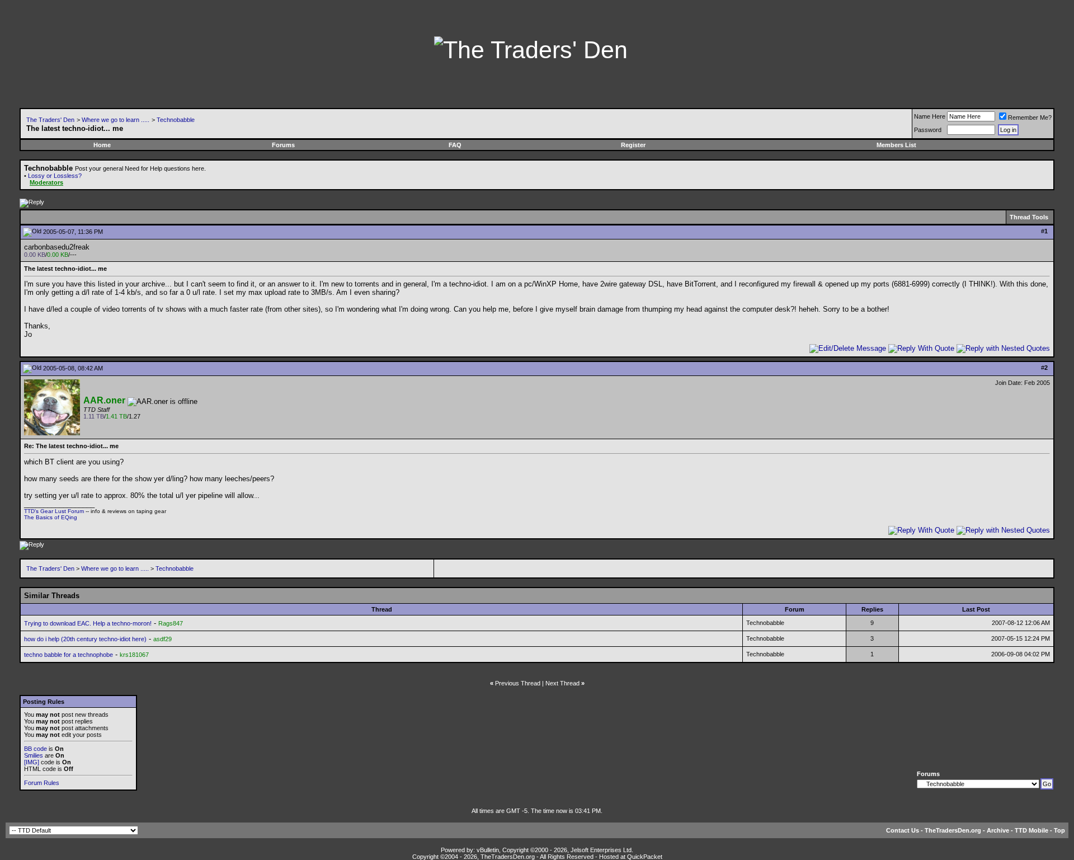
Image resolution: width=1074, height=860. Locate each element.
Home (102, 145)
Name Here (929, 116)
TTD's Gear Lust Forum (54, 511)
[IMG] (31, 762)
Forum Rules (41, 782)
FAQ (455, 145)
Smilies (33, 755)
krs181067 (134, 654)
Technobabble (176, 119)
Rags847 (170, 623)
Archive (998, 830)
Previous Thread (517, 683)
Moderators (46, 182)
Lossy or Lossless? (55, 175)
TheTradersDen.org (953, 830)
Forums (283, 145)
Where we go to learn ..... (115, 119)
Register (633, 145)
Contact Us (902, 830)
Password (927, 129)
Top (1059, 830)
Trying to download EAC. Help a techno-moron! (88, 623)
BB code (35, 748)
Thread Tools (1029, 217)
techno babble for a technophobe (68, 654)
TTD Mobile (1031, 830)
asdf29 (162, 639)
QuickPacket (644, 856)
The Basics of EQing (50, 517)
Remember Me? (1030, 117)
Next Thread (562, 683)
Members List (896, 145)
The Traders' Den (50, 119)
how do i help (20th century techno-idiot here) (85, 639)
